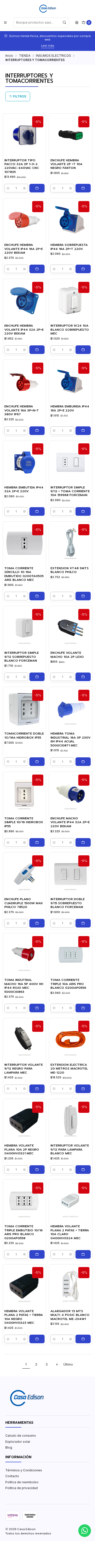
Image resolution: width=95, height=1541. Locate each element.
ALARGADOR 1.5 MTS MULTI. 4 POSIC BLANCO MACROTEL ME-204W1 (69, 1315)
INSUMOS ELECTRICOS (53, 55)
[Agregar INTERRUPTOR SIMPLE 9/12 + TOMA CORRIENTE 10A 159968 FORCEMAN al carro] (83, 511)
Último (68, 1364)
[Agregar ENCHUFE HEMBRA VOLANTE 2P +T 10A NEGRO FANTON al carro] (83, 188)
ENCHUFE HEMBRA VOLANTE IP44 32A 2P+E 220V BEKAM (24, 330)
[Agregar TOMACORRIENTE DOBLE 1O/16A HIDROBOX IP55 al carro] (37, 761)
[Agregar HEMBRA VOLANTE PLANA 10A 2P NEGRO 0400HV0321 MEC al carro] (37, 1169)
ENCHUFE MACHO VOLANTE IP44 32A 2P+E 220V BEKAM (70, 822)
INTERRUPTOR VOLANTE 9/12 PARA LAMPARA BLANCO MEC (69, 1149)
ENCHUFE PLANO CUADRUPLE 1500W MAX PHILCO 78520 (23, 903)
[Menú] (5, 22)
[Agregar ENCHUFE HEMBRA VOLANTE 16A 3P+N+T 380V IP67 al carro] (37, 430)
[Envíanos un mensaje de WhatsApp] (84, 1530)
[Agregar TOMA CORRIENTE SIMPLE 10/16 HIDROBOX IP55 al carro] (37, 842)
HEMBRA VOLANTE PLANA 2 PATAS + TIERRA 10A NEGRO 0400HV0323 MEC (23, 1317)
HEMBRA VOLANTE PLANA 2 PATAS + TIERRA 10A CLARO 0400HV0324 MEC (69, 1232)
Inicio (9, 55)
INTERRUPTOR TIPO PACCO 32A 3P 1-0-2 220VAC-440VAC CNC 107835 (21, 166)
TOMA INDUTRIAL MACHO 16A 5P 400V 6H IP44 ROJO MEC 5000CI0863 (23, 986)
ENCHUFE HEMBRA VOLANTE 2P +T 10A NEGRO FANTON (66, 164)
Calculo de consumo (20, 1435)
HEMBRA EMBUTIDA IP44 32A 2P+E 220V (23, 489)
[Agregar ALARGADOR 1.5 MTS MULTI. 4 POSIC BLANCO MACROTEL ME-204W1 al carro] (83, 1339)
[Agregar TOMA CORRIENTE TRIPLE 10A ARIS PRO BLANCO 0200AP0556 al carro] (83, 1008)
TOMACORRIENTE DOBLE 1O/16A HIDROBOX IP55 (24, 736)
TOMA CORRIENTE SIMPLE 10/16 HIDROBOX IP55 (23, 822)
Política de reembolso (22, 1482)
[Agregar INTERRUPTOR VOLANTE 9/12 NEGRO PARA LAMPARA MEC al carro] (37, 1088)
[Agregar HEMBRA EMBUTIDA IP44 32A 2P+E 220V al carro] (37, 511)
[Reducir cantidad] (8, 188)
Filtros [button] (19, 96)
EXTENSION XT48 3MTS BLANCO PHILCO (69, 570)
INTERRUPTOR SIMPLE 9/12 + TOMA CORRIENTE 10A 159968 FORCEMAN (70, 491)
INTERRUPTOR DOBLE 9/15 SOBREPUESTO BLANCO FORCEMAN (67, 903)
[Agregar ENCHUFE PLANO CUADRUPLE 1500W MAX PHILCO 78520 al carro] (37, 923)
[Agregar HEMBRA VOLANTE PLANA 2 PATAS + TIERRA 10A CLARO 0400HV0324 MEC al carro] (83, 1254)
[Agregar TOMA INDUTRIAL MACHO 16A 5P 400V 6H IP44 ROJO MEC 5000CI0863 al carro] (37, 1008)
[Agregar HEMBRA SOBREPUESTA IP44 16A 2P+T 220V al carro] (83, 269)
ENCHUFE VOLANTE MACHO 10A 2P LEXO (67, 655)
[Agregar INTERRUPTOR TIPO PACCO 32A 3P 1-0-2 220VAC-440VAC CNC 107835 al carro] (37, 188)
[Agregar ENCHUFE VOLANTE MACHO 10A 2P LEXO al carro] (83, 677)
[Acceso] (77, 22)
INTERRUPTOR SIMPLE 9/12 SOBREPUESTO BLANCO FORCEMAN (21, 657)
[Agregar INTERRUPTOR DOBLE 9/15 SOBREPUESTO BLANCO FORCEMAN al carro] (83, 923)
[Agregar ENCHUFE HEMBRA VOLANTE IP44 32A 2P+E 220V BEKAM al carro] (37, 349)
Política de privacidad (21, 1488)
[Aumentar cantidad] (24, 188)
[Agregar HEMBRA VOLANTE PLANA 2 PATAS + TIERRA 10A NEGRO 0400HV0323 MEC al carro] (37, 1339)
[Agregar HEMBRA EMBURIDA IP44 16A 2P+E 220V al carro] (83, 430)
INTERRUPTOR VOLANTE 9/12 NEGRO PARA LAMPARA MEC (23, 1069)
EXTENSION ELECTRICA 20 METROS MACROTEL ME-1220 (69, 1069)
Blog (8, 1447)
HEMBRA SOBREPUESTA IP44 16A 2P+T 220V (69, 247)
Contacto (12, 1476)
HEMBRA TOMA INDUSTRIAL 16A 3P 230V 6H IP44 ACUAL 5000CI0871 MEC (70, 739)
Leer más (47, 45)
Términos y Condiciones (23, 1470)
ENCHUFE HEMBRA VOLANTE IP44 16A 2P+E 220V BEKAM (23, 249)
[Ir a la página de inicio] (47, 8)
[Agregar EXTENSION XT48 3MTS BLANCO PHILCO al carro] (83, 596)
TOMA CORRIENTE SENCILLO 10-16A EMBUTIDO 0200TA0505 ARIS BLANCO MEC (24, 574)
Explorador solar (17, 1442)
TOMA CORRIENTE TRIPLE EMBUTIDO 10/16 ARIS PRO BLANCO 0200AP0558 (23, 1232)
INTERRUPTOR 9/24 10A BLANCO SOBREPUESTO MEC (69, 330)
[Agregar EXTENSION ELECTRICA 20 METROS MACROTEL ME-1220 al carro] (83, 1088)
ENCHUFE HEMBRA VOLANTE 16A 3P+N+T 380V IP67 (21, 410)
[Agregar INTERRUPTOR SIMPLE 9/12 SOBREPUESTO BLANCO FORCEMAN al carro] (37, 677)
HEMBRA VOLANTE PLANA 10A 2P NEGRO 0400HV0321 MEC (21, 1149)
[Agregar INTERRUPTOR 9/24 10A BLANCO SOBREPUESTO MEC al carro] (83, 349)
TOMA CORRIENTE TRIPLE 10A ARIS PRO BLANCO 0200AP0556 (68, 984)
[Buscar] (64, 22)
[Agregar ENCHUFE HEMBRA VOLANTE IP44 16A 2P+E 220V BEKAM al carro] (37, 269)
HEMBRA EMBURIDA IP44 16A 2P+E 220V (69, 408)
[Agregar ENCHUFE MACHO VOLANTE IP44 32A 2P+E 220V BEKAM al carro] (83, 842)
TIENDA (24, 55)
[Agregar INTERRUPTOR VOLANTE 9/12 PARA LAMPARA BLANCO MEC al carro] (83, 1169)
